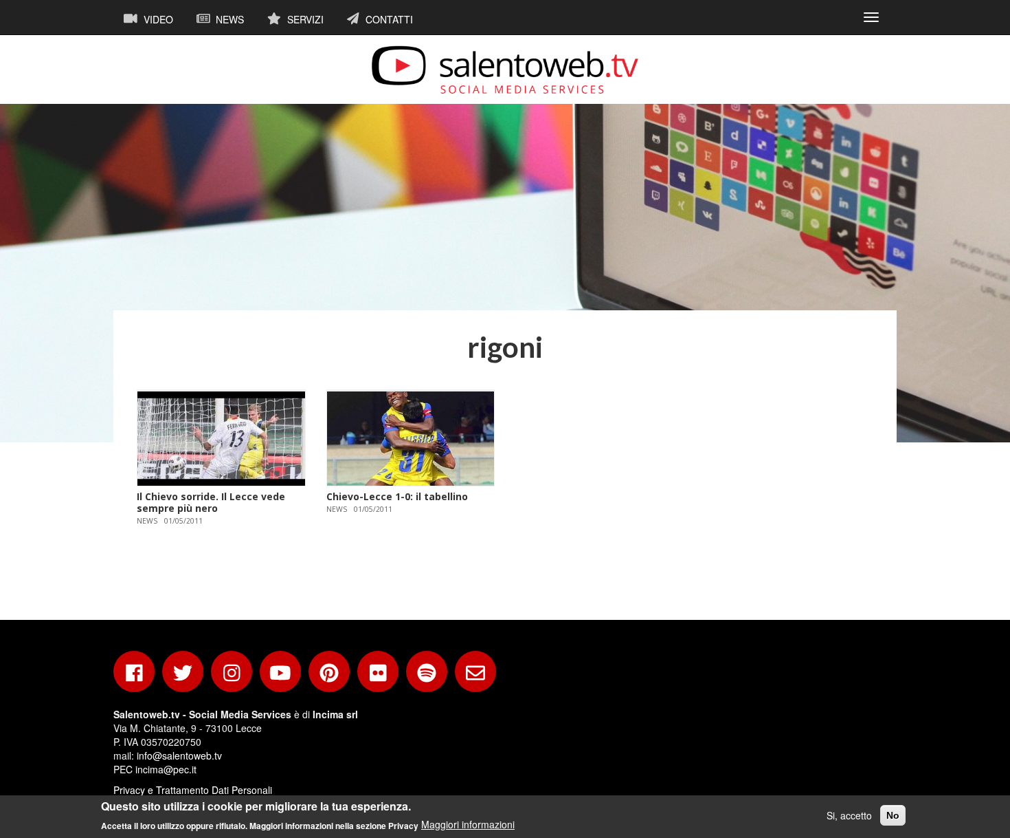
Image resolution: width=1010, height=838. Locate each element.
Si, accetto (849, 815)
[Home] (505, 69)
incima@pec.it (166, 769)
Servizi (304, 19)
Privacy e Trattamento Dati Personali (192, 790)
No (892, 815)
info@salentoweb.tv (179, 755)
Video (157, 19)
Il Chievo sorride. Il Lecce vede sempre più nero (211, 502)
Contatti (388, 19)
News (228, 19)
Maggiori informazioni (468, 824)
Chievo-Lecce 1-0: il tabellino (397, 496)
